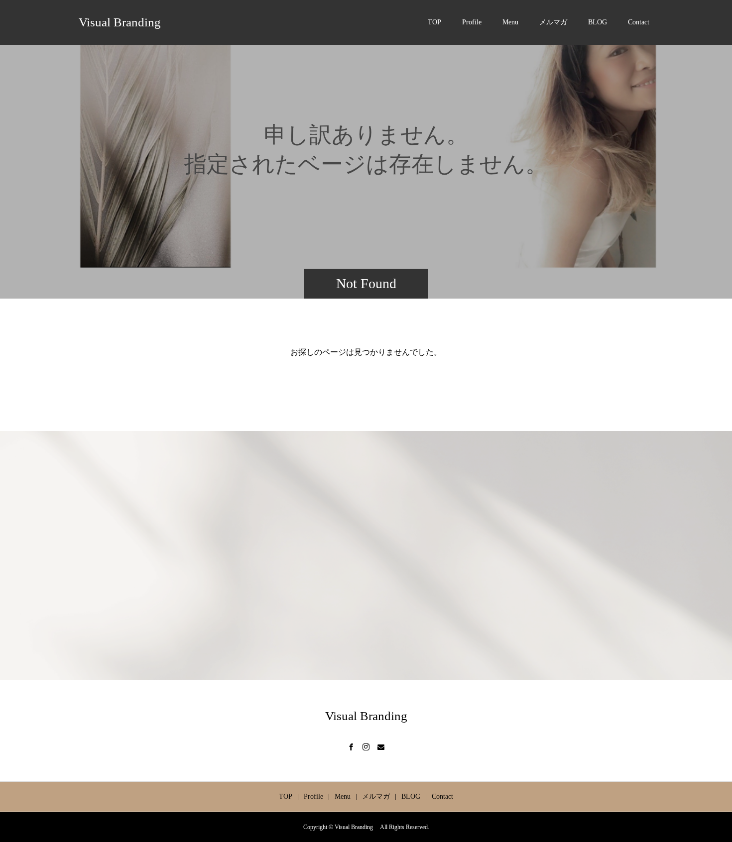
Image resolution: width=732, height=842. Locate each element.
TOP (434, 22)
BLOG (597, 22)
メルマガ (553, 22)
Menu (510, 22)
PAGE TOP (708, 806)
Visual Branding (123, 22)
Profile (472, 22)
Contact (638, 22)
